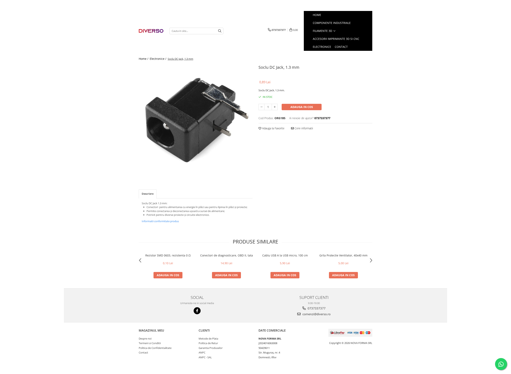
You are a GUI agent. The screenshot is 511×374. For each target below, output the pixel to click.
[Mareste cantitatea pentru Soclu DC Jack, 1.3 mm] (275, 107)
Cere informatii (303, 128)
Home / (144, 59)
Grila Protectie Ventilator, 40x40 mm (343, 255)
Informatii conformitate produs (160, 221)
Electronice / (158, 59)
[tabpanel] (196, 120)
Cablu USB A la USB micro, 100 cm (285, 255)
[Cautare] (219, 31)
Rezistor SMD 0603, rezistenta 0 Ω (168, 255)
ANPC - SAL (205, 357)
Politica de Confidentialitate (155, 348)
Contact (143, 352)
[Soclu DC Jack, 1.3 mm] (196, 120)
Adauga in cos (301, 107)
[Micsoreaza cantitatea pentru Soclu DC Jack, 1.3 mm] (261, 107)
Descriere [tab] (147, 193)
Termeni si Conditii (150, 343)
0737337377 (316, 308)
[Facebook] (197, 310)
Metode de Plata (208, 338)
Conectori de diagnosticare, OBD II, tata (226, 255)
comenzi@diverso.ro (316, 314)
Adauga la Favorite (272, 128)
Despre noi (145, 338)
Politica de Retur (208, 343)
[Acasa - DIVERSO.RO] (151, 31)
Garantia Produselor (211, 348)
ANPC (202, 352)
